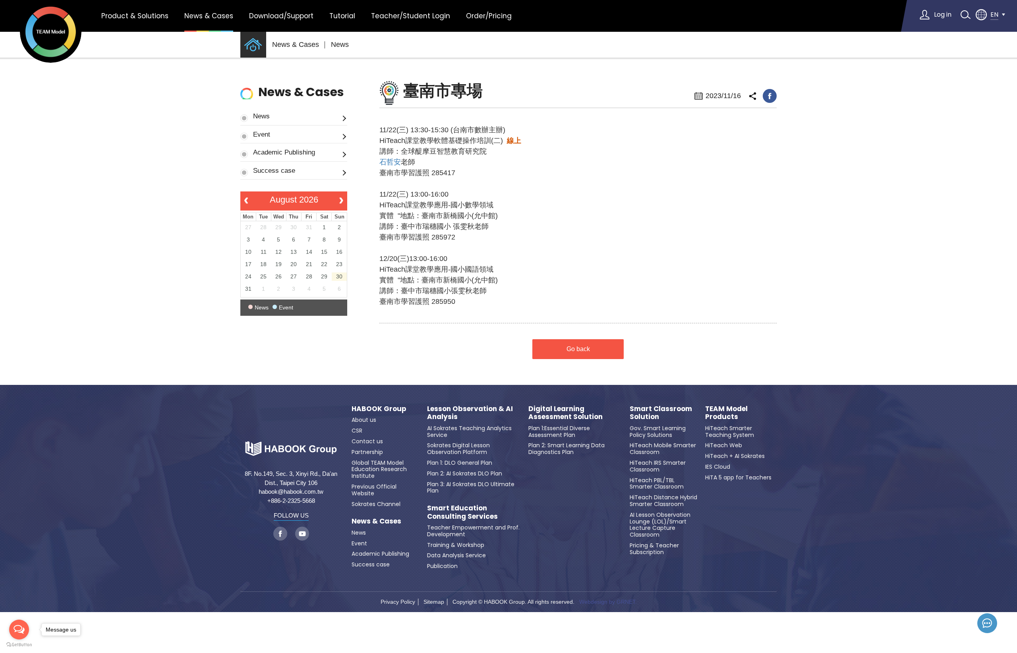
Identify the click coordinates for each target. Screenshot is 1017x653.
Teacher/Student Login (410, 16)
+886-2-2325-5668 (291, 500)
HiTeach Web (723, 445)
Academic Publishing (284, 152)
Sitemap (433, 602)
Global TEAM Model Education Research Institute (379, 469)
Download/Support (281, 16)
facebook (770, 96)
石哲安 (390, 162)
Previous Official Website (374, 490)
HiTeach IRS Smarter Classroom (658, 466)
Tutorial (342, 16)
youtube (302, 534)
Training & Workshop (455, 545)
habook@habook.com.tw (291, 491)
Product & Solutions (134, 16)
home (253, 45)
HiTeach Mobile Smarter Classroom (663, 448)
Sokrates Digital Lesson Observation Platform (458, 448)
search (965, 14)
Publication (442, 566)
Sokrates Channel (376, 504)
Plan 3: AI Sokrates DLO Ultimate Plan (470, 487)
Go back (578, 349)
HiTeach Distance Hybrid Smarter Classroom (663, 500)
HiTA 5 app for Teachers (738, 477)
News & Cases (208, 16)
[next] (341, 201)
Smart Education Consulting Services (462, 512)
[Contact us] (987, 623)
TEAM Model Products (726, 413)
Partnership (367, 452)
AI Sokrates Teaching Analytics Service (469, 431)
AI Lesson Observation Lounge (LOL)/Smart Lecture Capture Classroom (660, 525)
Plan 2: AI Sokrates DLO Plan (464, 473)
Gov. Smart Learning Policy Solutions (658, 431)
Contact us (367, 441)
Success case (274, 170)
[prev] (246, 201)
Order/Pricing (489, 16)
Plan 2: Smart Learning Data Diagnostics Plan (566, 448)
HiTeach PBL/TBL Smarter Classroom (657, 483)
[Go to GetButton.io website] (19, 644)
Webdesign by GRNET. (608, 602)
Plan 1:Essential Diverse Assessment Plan (559, 431)
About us (364, 420)
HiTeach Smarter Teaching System (729, 431)
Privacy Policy (398, 602)
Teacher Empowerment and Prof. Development (473, 531)
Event (261, 134)
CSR (357, 431)
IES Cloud (717, 467)
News (340, 44)
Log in (942, 14)
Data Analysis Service (456, 555)
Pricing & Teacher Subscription (654, 548)
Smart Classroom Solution (661, 413)
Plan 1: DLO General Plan (459, 463)
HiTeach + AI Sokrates (735, 456)
